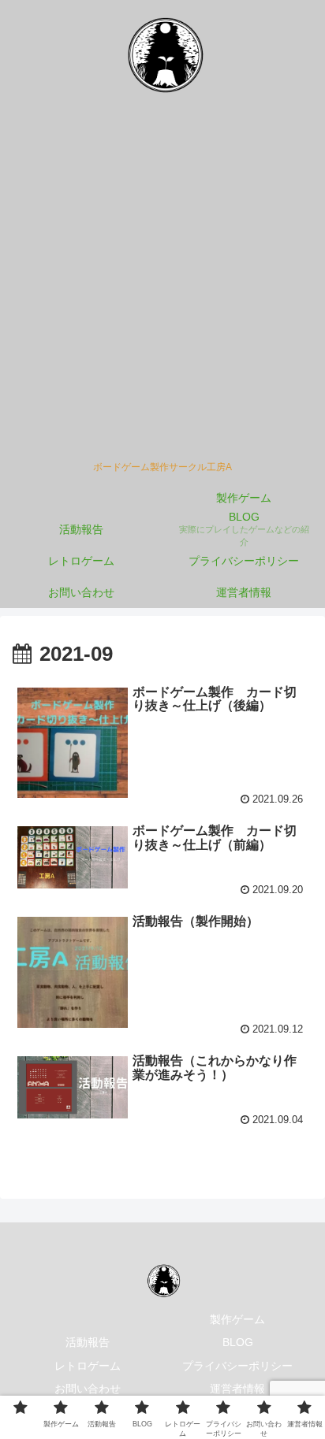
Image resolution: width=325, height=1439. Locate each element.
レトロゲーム (87, 1365)
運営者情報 (237, 1388)
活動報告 (87, 1342)
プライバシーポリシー (237, 1365)
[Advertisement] (162, 283)
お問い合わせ (87, 1388)
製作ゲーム (237, 1319)
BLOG (237, 1342)
